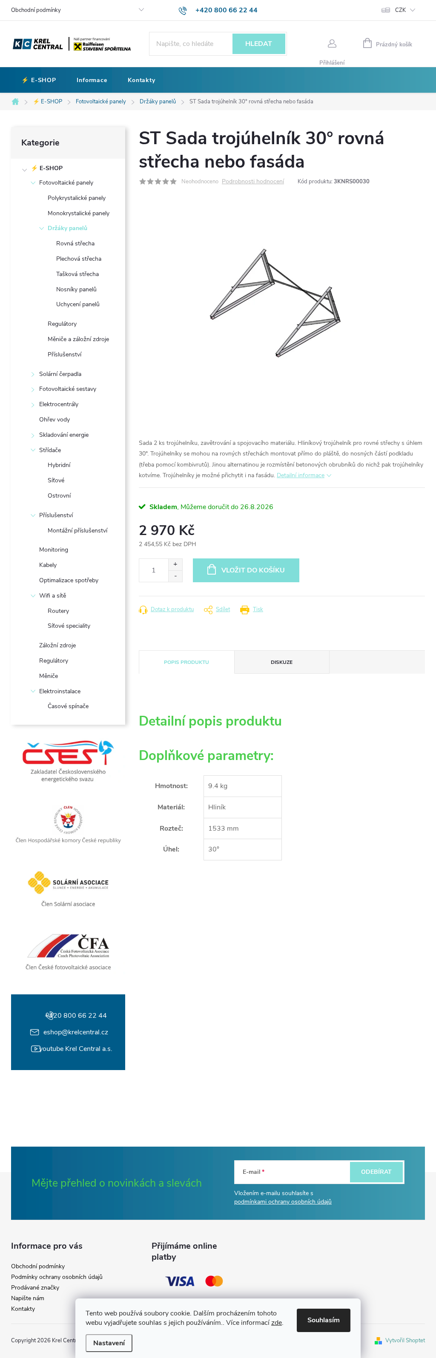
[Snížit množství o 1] (175, 576)
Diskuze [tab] (282, 662)
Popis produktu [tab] (186, 662)
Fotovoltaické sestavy (67, 389)
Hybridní (59, 465)
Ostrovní (59, 496)
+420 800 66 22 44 (76, 1015)
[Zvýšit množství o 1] (175, 564)
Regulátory (62, 324)
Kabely (48, 565)
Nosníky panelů (76, 289)
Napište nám (27, 1298)
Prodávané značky (35, 1287)
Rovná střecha (75, 243)
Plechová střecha (78, 259)
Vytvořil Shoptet (405, 1340)
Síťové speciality (69, 626)
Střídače (50, 450)
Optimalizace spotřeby (68, 580)
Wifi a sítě (52, 596)
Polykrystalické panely (77, 198)
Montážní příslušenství (77, 531)
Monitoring (53, 550)
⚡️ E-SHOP (47, 168)
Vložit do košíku (253, 570)
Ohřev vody (54, 420)
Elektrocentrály (58, 404)
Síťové (56, 480)
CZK (400, 10)
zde (276, 1322)
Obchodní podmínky (36, 10)
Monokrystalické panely (78, 213)
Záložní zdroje (57, 645)
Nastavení (109, 1343)
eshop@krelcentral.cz (75, 1032)
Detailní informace (300, 475)
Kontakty (23, 1309)
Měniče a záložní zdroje (78, 339)
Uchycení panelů (78, 304)
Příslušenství (64, 354)
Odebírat (376, 1172)
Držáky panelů (67, 228)
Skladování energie (64, 435)
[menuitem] (38, 80)
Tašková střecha (77, 274)
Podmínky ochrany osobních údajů (57, 1277)
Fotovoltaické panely (66, 183)
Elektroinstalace (59, 691)
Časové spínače (68, 706)
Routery (58, 611)
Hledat (258, 43)
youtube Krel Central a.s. (75, 1048)
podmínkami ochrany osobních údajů (283, 1202)
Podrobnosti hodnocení (253, 181)
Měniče (48, 676)
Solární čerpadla (60, 374)
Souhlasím (323, 1320)
